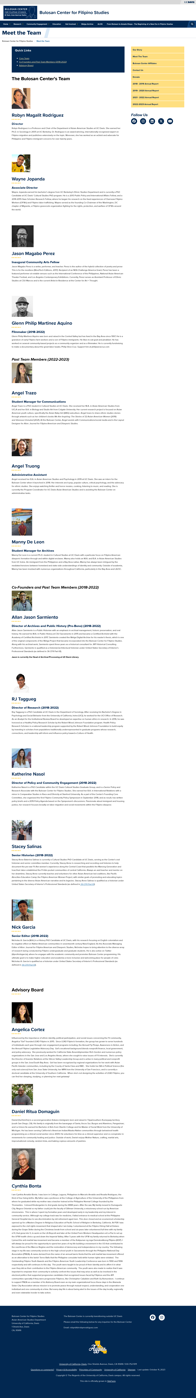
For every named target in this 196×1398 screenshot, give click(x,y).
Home (5, 24)
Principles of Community (90, 1369)
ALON (100, 24)
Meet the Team (140, 56)
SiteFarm (111, 1381)
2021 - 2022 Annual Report (146, 97)
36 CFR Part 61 (87, 884)
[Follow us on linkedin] (152, 121)
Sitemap (131, 1369)
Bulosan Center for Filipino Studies (74, 12)
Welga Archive (87, 24)
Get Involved (70, 24)
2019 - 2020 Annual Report (146, 90)
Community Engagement (37, 24)
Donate (136, 77)
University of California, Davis (73, 1364)
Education (57, 24)
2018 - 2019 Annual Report (145, 83)
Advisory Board (26, 65)
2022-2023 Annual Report (145, 104)
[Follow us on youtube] (170, 121)
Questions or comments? (42, 1369)
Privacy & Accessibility (66, 1369)
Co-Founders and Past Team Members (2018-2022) (43, 61)
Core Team (24, 58)
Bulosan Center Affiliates (145, 63)
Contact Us (138, 70)
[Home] (20, 12)
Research (17, 24)
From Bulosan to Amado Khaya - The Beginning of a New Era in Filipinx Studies (140, 24)
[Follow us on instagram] (143, 121)
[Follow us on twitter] (161, 121)
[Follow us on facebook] (134, 121)
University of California (114, 1369)
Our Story (137, 49)
